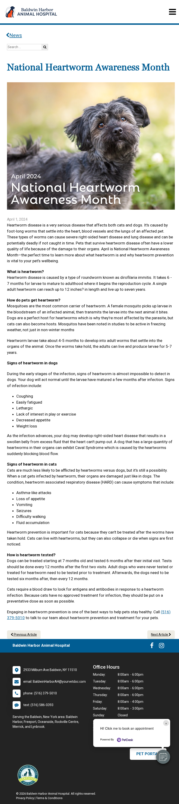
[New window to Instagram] (161, 646)
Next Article (160, 634)
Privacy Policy (25, 798)
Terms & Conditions (49, 798)
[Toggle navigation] (172, 12)
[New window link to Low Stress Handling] (29, 775)
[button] (163, 757)
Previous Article (25, 634)
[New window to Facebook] (152, 646)
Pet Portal (148, 753)
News (15, 35)
